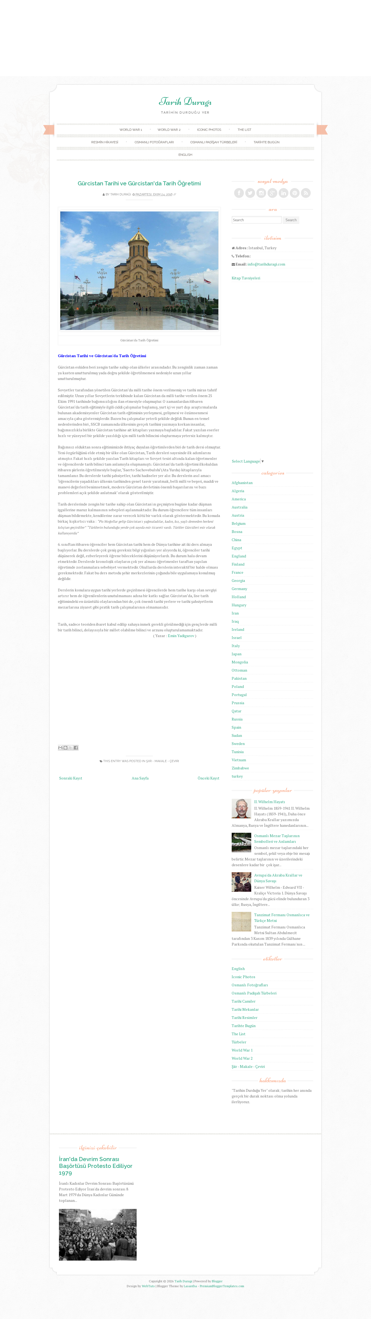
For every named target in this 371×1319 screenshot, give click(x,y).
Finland (238, 564)
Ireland (238, 629)
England (239, 556)
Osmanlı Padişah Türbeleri (254, 993)
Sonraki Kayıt (70, 778)
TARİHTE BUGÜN (266, 142)
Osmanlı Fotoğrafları (250, 984)
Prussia (238, 702)
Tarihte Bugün (244, 1025)
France (237, 572)
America (239, 498)
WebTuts (148, 1286)
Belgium (239, 523)
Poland (238, 686)
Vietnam (239, 759)
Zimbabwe (240, 768)
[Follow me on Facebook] (239, 193)
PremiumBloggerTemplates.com (222, 1286)
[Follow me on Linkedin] (283, 193)
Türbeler (239, 1041)
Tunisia (238, 751)
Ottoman (239, 670)
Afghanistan (242, 482)
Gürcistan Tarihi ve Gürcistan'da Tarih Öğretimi (139, 183)
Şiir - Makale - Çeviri (162, 761)
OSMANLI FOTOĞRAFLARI (154, 142)
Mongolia (240, 662)
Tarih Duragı (185, 101)
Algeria (238, 490)
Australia (239, 507)
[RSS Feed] (306, 193)
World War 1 (242, 1050)
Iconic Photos (243, 976)
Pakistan (239, 678)
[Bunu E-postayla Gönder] (60, 747)
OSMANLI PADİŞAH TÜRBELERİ (213, 142)
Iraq (235, 621)
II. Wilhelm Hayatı (269, 801)
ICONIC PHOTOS (209, 130)
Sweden (238, 743)
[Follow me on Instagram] (261, 193)
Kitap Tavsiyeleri (246, 277)
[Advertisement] (185, 38)
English (238, 968)
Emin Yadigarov (181, 635)
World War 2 (242, 1058)
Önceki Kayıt (208, 778)
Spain (236, 727)
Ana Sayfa (140, 778)
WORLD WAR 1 (131, 130)
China (236, 539)
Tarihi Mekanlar (245, 1009)
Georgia (238, 580)
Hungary (239, 604)
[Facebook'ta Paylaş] (75, 747)
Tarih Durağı (120, 194)
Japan (236, 653)
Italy (236, 645)
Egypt (237, 547)
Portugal (239, 694)
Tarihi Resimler (244, 1017)
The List (239, 1033)
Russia (237, 719)
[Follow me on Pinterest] (295, 193)
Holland (239, 596)
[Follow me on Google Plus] (272, 193)
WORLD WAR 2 (169, 130)
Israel (237, 637)
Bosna (237, 531)
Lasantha (190, 1286)
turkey (237, 776)
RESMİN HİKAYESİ (104, 142)
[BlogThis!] (65, 747)
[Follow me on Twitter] (250, 193)
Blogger (217, 1281)
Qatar (236, 710)
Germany (239, 588)
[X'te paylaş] (70, 747)
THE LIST (244, 130)
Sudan (237, 735)
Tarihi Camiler (244, 1001)
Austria (238, 515)
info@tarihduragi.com (266, 264)
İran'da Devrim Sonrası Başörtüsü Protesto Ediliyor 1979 (96, 1166)
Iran (235, 613)
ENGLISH (185, 155)
